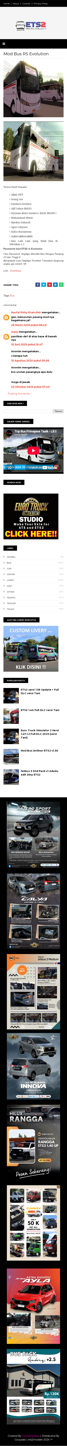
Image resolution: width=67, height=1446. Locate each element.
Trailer (11, 603)
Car (9, 568)
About (16, 3)
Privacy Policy (41, 3)
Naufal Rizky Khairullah (26, 312)
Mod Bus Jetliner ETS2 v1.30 (39, 750)
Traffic (11, 597)
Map (9, 586)
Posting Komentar (19, 393)
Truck (10, 609)
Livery (10, 580)
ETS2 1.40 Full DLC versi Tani (40, 710)
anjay (14, 331)
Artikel (11, 557)
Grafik (11, 574)
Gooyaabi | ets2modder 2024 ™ (34, 1439)
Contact (26, 3)
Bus (12, 295)
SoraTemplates (31, 1435)
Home (6, 3)
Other (10, 591)
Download (15, 270)
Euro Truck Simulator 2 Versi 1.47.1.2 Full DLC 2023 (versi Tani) (40, 734)
